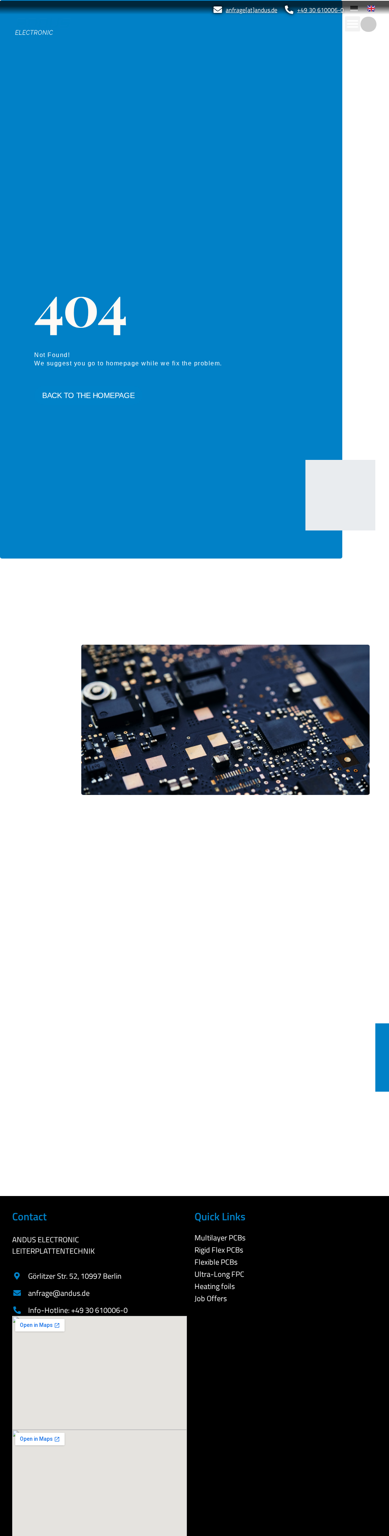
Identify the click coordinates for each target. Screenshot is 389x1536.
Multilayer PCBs (219, 1238)
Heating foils (214, 1286)
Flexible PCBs (215, 1262)
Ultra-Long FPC (219, 1274)
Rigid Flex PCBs (218, 1250)
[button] (352, 23)
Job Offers (210, 1298)
